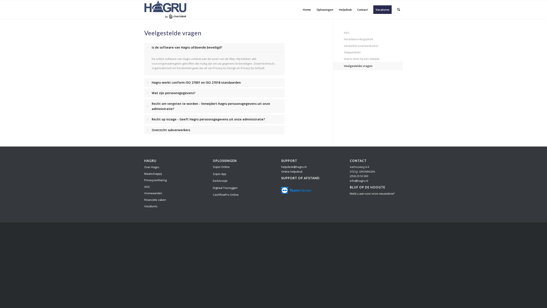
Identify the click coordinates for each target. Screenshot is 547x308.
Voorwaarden (153, 193)
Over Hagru (151, 167)
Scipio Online (221, 167)
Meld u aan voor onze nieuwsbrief (372, 193)
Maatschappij (153, 174)
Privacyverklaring (155, 180)
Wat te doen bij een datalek (361, 59)
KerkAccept (220, 181)
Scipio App (219, 174)
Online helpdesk (292, 171)
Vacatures (150, 206)
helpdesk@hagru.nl (294, 167)
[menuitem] (307, 9)
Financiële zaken (155, 200)
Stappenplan (352, 52)
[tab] (214, 47)
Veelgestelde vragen (358, 66)
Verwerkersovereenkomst (361, 46)
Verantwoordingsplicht (358, 39)
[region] (214, 63)
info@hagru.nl (359, 181)
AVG (346, 33)
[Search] (398, 9)
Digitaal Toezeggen (225, 188)
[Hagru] (165, 9)
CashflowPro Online (226, 195)
